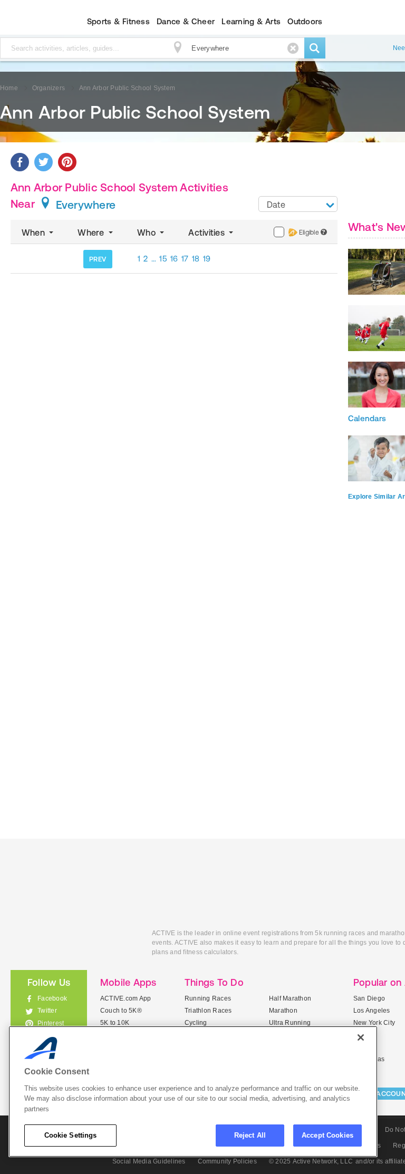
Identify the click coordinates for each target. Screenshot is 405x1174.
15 (163, 258)
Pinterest (50, 1023)
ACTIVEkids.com (73, 945)
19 (207, 258)
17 (185, 258)
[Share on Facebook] (20, 162)
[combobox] (298, 204)
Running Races (208, 998)
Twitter (47, 1010)
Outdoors (304, 21)
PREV (97, 259)
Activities (207, 232)
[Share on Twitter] (43, 162)
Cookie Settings (70, 1135)
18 (196, 258)
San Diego (369, 998)
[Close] (360, 1037)
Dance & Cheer (186, 21)
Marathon (283, 1010)
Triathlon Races (208, 1010)
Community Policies (227, 1161)
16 (174, 258)
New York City (374, 1022)
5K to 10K (114, 1022)
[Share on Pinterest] (67, 162)
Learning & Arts (251, 21)
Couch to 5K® (121, 1010)
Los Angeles (371, 1010)
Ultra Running (290, 1022)
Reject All (250, 1135)
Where (92, 232)
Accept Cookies (327, 1135)
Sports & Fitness (118, 21)
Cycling (196, 1022)
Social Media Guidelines (149, 1161)
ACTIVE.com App (125, 998)
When (34, 232)
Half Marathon (290, 998)
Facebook (52, 998)
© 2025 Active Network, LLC (311, 1161)
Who (147, 232)
